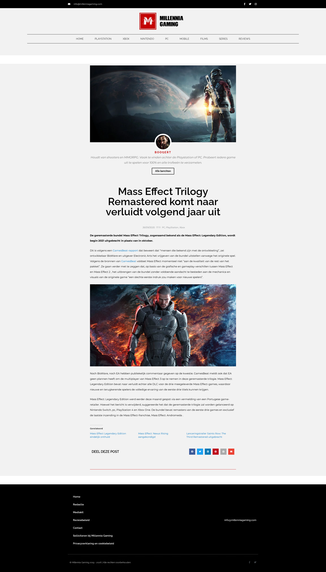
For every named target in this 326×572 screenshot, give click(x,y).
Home (80, 38)
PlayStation (103, 38)
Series (223, 38)
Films (204, 38)
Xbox (126, 38)
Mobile (184, 38)
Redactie (78, 504)
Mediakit (78, 512)
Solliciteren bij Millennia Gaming (93, 535)
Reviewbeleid (81, 520)
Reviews (244, 38)
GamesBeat (129, 261)
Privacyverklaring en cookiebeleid (93, 543)
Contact (78, 527)
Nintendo (147, 38)
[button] (192, 452)
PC (166, 38)
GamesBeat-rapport (125, 250)
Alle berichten (163, 171)
